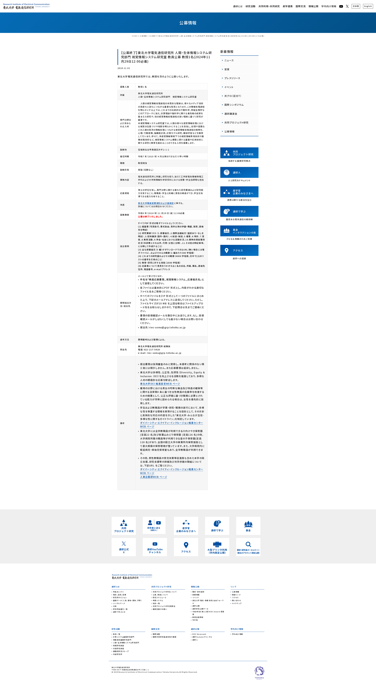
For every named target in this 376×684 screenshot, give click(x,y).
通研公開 (196, 606)
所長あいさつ (118, 592)
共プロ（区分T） (233, 96)
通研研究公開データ (200, 609)
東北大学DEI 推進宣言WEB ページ (160, 383)
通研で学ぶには (119, 612)
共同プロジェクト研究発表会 (164, 606)
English (368, 6)
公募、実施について (160, 594)
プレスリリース (232, 78)
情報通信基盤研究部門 (122, 640)
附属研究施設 (118, 645)
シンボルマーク (119, 603)
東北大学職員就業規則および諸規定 (156, 203)
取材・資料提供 (198, 592)
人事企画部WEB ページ (153, 477)
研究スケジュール (159, 597)
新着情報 (196, 594)
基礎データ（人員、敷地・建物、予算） (127, 600)
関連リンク (236, 594)
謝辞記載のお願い (160, 609)
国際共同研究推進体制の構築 (164, 637)
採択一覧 (156, 603)
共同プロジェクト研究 (236, 122)
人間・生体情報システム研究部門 (126, 642)
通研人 (195, 640)
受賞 (227, 69)
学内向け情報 (328, 6)
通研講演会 (230, 113)
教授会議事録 (197, 617)
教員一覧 (116, 634)
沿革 (115, 606)
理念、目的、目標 (119, 594)
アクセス (235, 597)
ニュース (229, 60)
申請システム (158, 600)
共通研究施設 (118, 648)
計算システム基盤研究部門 (123, 637)
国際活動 (156, 634)
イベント (229, 87)
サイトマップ (237, 603)
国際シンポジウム (234, 104)
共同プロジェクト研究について (165, 592)
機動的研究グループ (121, 651)
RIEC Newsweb (199, 634)
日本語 (356, 6)
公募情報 (188, 23)
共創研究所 (117, 654)
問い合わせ (236, 600)
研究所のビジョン (120, 597)
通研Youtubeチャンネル (202, 637)
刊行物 (195, 620)
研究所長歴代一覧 (120, 609)
